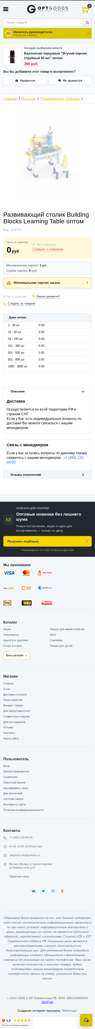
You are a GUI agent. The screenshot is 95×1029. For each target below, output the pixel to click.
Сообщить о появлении (47, 249)
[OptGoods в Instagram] (53, 891)
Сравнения (10, 777)
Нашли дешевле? (48, 296)
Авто (53, 634)
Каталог (10, 622)
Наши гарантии (13, 700)
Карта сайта (11, 738)
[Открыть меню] (5, 9)
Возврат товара (13, 705)
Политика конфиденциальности (23, 810)
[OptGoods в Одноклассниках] (62, 891)
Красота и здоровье (15, 640)
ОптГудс (47, 1002)
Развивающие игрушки (60, 99)
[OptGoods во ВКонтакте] (33, 891)
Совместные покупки (16, 716)
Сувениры (56, 640)
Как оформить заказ (15, 788)
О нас (6, 689)
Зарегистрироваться (16, 771)
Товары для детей (61, 645)
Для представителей (16, 711)
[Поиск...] (87, 22)
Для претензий (12, 793)
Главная (10, 99)
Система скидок (13, 799)
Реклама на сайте (14, 804)
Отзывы (8, 727)
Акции (7, 629)
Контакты (9, 733)
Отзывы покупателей (26, 474)
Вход (6, 766)
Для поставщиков (14, 722)
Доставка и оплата (15, 694)
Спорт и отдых (12, 645)
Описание (18, 391)
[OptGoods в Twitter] (43, 891)
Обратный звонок (14, 782)
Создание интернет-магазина (38, 1010)
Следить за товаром (21, 303)
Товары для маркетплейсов (67, 629)
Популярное (11, 634)
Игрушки (28, 99)
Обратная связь (19, 876)
